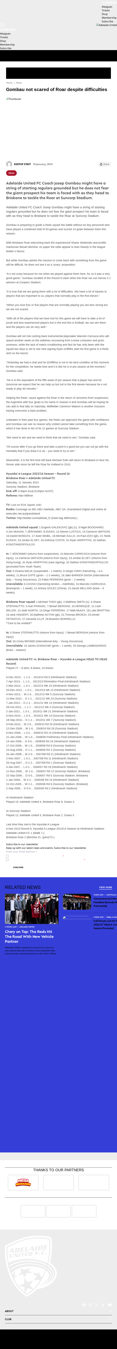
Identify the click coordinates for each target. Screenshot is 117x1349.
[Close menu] (110, 1332)
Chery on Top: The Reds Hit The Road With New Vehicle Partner (29, 936)
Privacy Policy (31, 856)
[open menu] (2, 25)
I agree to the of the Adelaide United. (37, 856)
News (19, 82)
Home (9, 82)
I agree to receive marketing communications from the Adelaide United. (47, 859)
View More (105, 887)
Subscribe (18, 867)
